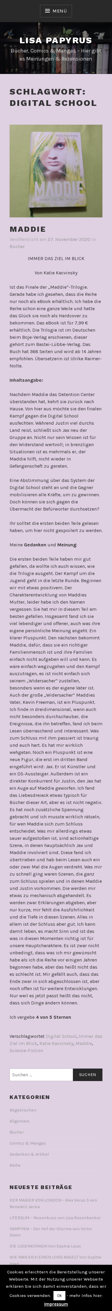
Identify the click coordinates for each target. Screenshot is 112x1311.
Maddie (84, 1043)
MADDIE (28, 229)
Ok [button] (59, 1295)
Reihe (15, 1165)
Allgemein (19, 1121)
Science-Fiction (26, 1050)
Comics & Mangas (28, 1143)
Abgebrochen (23, 1110)
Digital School (61, 1036)
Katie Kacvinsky (56, 1043)
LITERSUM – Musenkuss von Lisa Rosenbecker (55, 1217)
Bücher (17, 246)
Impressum (56, 1304)
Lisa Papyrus (56, 40)
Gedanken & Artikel (29, 1154)
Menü (60, 11)
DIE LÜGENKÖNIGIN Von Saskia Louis (45, 1246)
